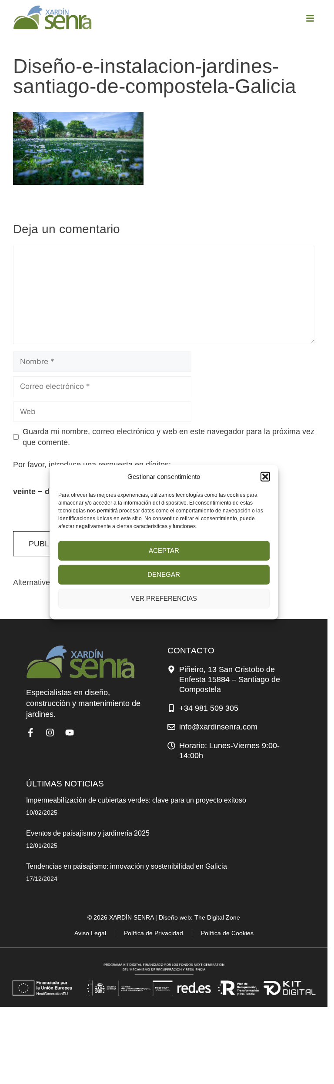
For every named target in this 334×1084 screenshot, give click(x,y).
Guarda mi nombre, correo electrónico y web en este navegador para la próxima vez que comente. (168, 437)
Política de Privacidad (153, 933)
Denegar (163, 574)
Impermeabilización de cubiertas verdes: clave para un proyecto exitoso (136, 800)
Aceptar (164, 550)
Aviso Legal (90, 933)
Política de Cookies (227, 933)
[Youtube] (69, 732)
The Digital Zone (217, 917)
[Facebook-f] (30, 732)
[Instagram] (50, 732)
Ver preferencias (164, 598)
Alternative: (32, 582)
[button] (265, 476)
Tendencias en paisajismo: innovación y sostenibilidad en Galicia (126, 866)
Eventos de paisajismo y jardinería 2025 (88, 833)
